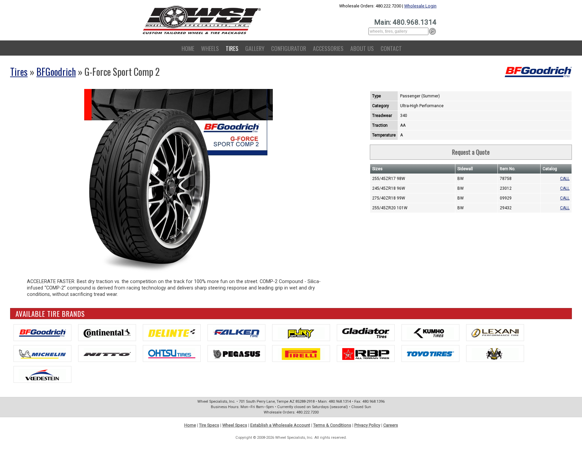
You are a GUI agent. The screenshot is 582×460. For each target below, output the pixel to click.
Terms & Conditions (332, 425)
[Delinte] (172, 332)
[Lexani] (495, 332)
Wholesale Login (420, 5)
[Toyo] (430, 353)
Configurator (288, 48)
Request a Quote (471, 152)
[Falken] (236, 332)
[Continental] (107, 332)
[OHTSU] (172, 353)
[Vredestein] (42, 374)
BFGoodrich (56, 72)
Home (188, 48)
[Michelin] (42, 353)
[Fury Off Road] (301, 332)
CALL (565, 178)
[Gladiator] (366, 332)
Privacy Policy (367, 425)
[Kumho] (430, 332)
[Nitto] (107, 353)
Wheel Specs (234, 425)
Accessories (328, 48)
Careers (390, 425)
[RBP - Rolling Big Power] (366, 353)
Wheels (210, 48)
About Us (362, 48)
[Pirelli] (301, 353)
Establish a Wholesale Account (280, 425)
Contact (391, 48)
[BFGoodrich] (42, 332)
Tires (232, 48)
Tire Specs (209, 425)
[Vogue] (495, 353)
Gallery (254, 48)
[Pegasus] (236, 353)
